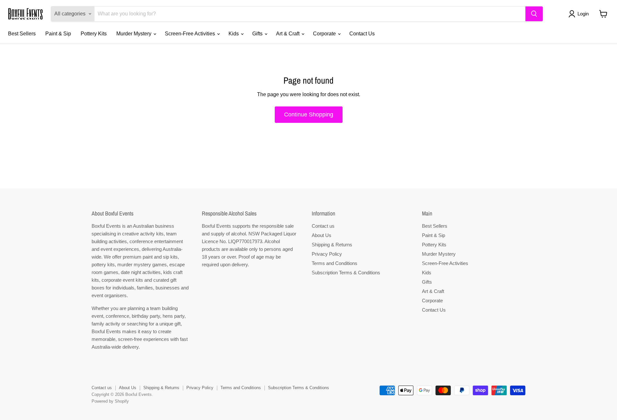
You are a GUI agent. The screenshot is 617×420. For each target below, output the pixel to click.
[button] (579, 14)
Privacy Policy (327, 254)
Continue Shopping (308, 114)
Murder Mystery (134, 33)
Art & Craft (288, 33)
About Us (321, 235)
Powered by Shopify (110, 401)
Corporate (325, 33)
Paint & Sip (58, 33)
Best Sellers (22, 33)
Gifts (258, 33)
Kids (234, 33)
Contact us (323, 226)
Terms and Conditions (334, 263)
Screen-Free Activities (190, 33)
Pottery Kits (94, 33)
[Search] (534, 13)
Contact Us (362, 33)
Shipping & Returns (332, 244)
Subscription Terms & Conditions (346, 272)
